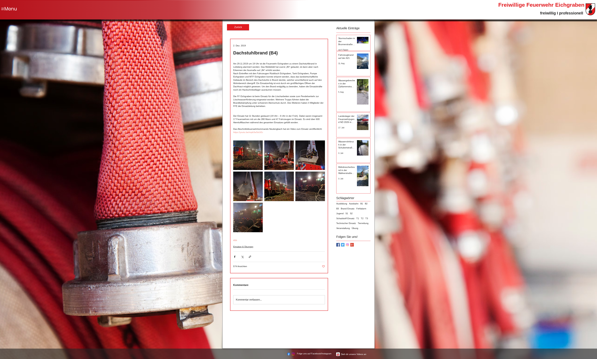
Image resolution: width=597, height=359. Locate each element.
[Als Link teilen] (249, 256)
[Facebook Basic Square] (338, 245)
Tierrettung (363, 223)
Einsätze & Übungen (243, 246)
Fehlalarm (361, 208)
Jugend (340, 213)
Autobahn (354, 203)
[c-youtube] (338, 354)
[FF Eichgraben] (289, 354)
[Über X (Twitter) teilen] (242, 256)
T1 (357, 218)
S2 (351, 213)
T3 (366, 218)
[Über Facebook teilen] (234, 256)
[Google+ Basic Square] (352, 245)
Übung (355, 228)
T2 (362, 218)
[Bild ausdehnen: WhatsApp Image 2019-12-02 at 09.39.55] (310, 155)
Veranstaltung (343, 228)
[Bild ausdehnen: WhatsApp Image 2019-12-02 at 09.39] (248, 155)
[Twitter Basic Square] (343, 245)
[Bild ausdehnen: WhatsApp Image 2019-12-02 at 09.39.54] (279, 186)
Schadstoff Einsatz (345, 218)
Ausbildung (341, 203)
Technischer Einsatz (346, 223)
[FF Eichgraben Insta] (293, 354)
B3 (337, 208)
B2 (366, 203)
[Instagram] (347, 245)
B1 (361, 203)
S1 (346, 213)
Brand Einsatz (347, 208)
